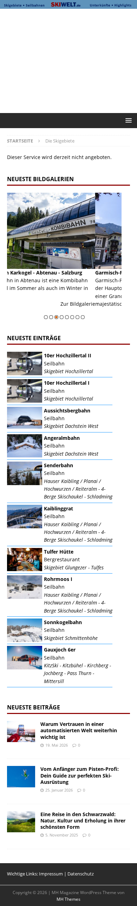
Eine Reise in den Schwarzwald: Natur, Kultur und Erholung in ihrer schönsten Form (82, 820)
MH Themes (68, 899)
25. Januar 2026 (59, 790)
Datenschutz (80, 874)
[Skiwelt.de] (68, 4)
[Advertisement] (72, 60)
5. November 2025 (61, 835)
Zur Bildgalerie (117, 312)
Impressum (51, 874)
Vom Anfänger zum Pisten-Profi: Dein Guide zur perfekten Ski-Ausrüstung (79, 775)
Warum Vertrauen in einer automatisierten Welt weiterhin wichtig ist (78, 730)
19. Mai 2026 (56, 745)
